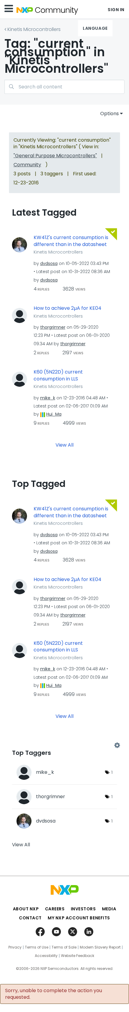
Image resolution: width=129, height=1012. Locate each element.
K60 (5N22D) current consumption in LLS (58, 375)
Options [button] (109, 113)
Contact (30, 918)
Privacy (15, 947)
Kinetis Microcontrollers (34, 29)
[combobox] (64, 87)
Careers (55, 909)
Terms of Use (36, 947)
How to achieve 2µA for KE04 (67, 308)
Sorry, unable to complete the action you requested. (53, 994)
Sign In (116, 10)
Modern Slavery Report (100, 947)
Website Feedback (77, 956)
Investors (83, 909)
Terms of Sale (64, 947)
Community (27, 164)
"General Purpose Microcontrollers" (55, 155)
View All (65, 444)
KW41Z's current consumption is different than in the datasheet (71, 241)
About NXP (26, 909)
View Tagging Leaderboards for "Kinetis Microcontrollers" (64, 745)
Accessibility (46, 956)
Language (95, 28)
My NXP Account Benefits (79, 918)
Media (109, 909)
